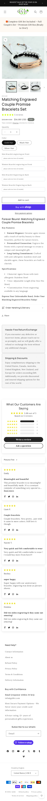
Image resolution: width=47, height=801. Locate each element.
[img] (10, 470)
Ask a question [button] (23, 446)
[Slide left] (3, 87)
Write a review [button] (23, 439)
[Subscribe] (38, 734)
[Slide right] (44, 87)
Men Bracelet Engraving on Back (15, 175)
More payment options (23, 213)
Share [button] (6, 315)
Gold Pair (9, 143)
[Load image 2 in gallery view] (23, 86)
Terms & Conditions (14, 674)
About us (9, 657)
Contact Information (14, 652)
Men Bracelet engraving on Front (15, 154)
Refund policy (24, 792)
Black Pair (24, 143)
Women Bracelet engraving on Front (17, 164)
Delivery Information (14, 680)
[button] (5, 12)
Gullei (14, 792)
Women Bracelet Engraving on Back (16, 185)
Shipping (16, 123)
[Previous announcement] (4, 3)
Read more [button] (9, 490)
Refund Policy (11, 663)
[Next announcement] (42, 3)
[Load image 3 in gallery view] (35, 86)
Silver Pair (9, 148)
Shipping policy (32, 796)
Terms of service (18, 796)
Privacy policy (36, 792)
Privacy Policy (11, 669)
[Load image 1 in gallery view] (11, 86)
